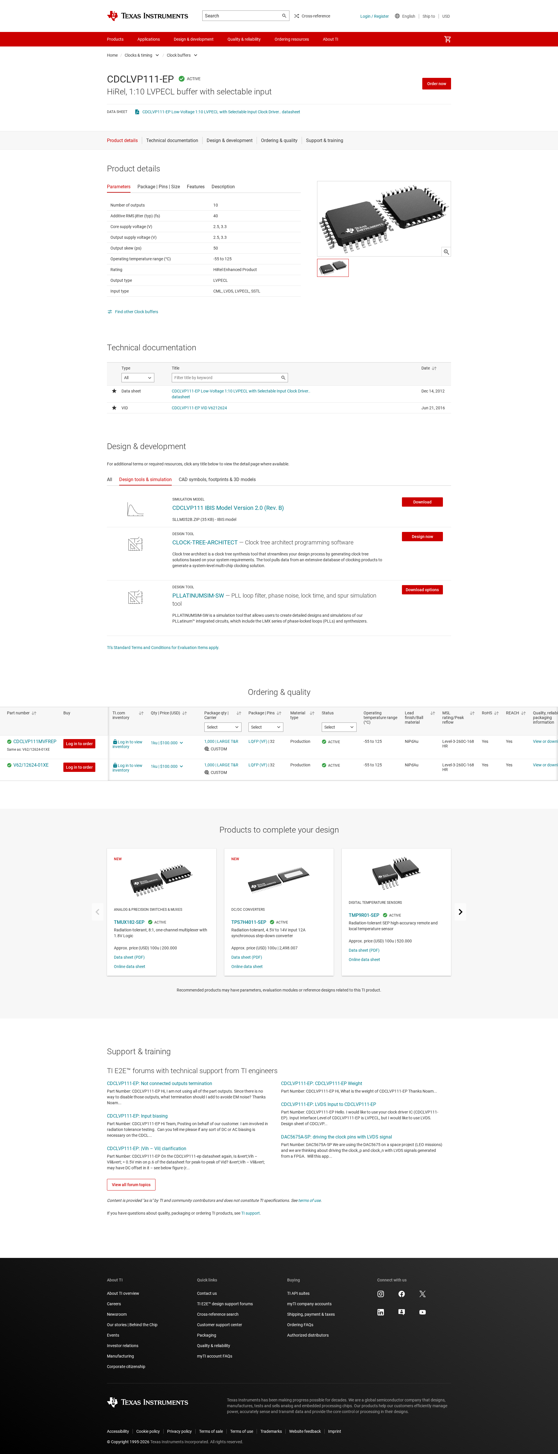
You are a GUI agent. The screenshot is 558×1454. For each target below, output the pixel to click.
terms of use (309, 1200)
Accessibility (118, 1431)
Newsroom (117, 1314)
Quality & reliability (213, 1345)
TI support (250, 1213)
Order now (436, 83)
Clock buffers (179, 55)
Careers (114, 1303)
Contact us (207, 1293)
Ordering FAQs (300, 1324)
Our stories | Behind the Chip (132, 1324)
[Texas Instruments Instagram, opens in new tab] (380, 1296)
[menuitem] (447, 39)
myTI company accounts (309, 1303)
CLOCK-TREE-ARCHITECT (205, 542)
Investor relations (122, 1345)
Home (112, 55)
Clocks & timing (138, 55)
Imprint (334, 1431)
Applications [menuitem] (148, 39)
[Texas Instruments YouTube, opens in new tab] (422, 1314)
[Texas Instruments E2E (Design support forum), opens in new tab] (401, 1314)
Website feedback (305, 1431)
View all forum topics (131, 1184)
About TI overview (123, 1293)
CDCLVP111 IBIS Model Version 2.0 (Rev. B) (228, 507)
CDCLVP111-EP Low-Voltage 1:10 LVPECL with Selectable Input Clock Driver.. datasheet (221, 112)
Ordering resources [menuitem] (292, 39)
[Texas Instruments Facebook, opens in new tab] (401, 1296)
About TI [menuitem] (330, 39)
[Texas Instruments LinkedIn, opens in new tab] (380, 1314)
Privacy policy (179, 1431)
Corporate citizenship (126, 1366)
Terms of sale (211, 1431)
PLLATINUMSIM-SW (198, 595)
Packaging (206, 1335)
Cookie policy (148, 1431)
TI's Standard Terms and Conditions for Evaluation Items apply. (163, 647)
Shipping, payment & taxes (311, 1314)
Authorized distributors (308, 1335)
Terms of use (241, 1431)
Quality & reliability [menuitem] (244, 39)
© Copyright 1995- (128, 1441)
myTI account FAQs (214, 1356)
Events (113, 1335)
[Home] (147, 16)
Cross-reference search (218, 1314)
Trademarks (271, 1431)
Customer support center (219, 1324)
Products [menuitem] (115, 39)
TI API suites (298, 1293)
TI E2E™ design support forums (225, 1303)
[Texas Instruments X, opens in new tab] (422, 1296)
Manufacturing (120, 1356)
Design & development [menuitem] (194, 39)
